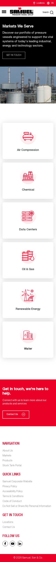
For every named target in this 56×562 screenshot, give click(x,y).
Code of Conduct (12, 501)
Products (7, 461)
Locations (40, 3)
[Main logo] (21, 11)
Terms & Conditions (12, 496)
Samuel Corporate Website (17, 482)
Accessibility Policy (12, 491)
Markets (6, 456)
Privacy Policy (9, 486)
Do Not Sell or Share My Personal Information (26, 506)
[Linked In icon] (12, 543)
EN (52, 3)
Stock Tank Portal (11, 465)
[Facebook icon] (5, 543)
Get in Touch (13, 55)
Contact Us (12, 414)
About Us (7, 451)
